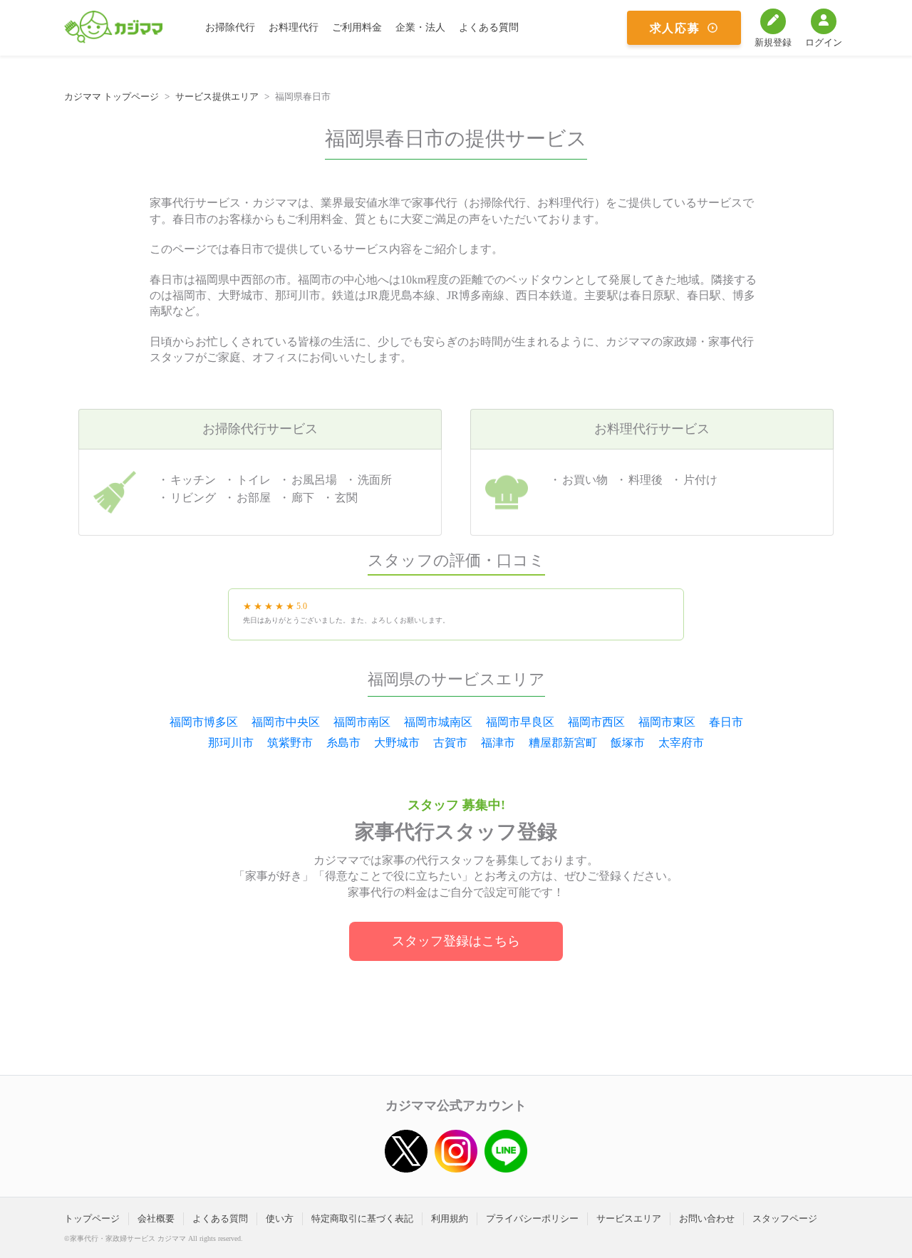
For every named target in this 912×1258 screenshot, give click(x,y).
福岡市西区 (596, 722)
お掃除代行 (230, 27)
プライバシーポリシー (532, 1218)
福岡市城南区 (438, 722)
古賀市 (450, 743)
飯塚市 (628, 743)
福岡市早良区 (520, 722)
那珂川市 (231, 743)
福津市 (498, 743)
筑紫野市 (290, 743)
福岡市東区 (666, 722)
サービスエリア (628, 1218)
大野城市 (397, 743)
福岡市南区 (361, 722)
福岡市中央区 (286, 722)
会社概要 (156, 1218)
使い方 (280, 1218)
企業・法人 (420, 27)
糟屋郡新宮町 (563, 743)
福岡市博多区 (204, 722)
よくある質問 (489, 27)
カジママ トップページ (111, 96)
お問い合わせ (707, 1218)
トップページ (92, 1218)
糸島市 (343, 743)
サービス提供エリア (217, 96)
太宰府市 (681, 743)
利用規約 (449, 1218)
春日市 (726, 722)
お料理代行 (293, 27)
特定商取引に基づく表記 (362, 1218)
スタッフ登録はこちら (456, 941)
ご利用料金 (357, 27)
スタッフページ (784, 1218)
